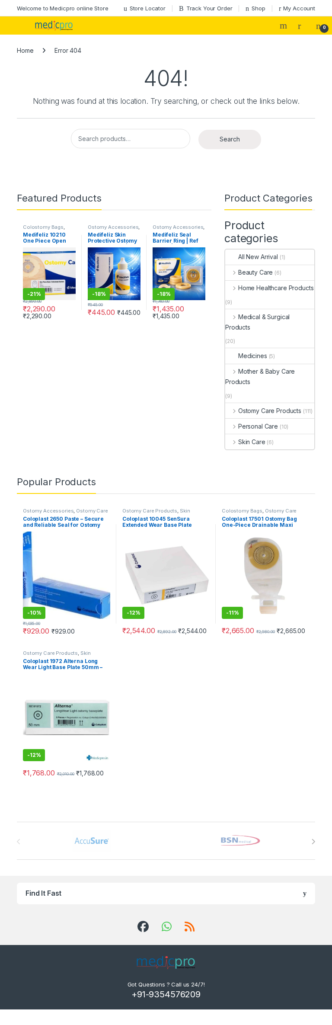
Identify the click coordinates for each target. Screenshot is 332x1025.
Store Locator (148, 8)
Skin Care (251, 441)
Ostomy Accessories (113, 227)
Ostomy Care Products (269, 410)
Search (284, 25)
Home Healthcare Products (275, 287)
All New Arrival (258, 256)
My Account (299, 8)
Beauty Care (255, 272)
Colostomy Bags (43, 227)
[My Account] (302, 25)
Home (25, 50)
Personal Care (258, 426)
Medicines (252, 355)
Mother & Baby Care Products (260, 376)
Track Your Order (209, 8)
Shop (258, 8)
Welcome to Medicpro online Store (63, 8)
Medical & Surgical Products (257, 322)
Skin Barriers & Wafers (156, 513)
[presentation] (313, 842)
